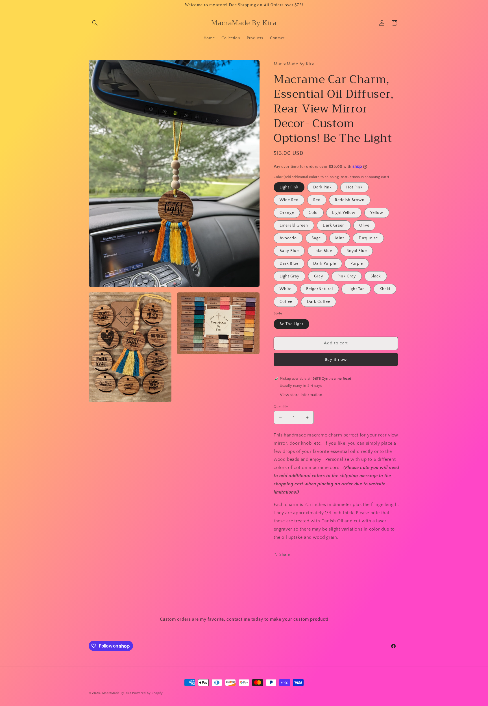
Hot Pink (354, 187)
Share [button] (284, 554)
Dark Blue (289, 263)
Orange (287, 212)
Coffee (286, 301)
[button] (95, 23)
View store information (301, 395)
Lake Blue (322, 251)
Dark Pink (322, 187)
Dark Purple (324, 263)
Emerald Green (294, 225)
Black (376, 276)
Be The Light (291, 324)
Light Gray (289, 276)
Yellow (376, 212)
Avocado (288, 238)
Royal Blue (357, 251)
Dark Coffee (318, 301)
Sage (316, 238)
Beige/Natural (319, 289)
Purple (356, 263)
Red (317, 200)
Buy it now (336, 359)
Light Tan (356, 289)
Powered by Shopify (147, 693)
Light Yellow (344, 212)
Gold (313, 212)
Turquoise (368, 238)
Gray (318, 276)
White (285, 289)
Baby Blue (289, 251)
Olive (364, 225)
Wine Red (289, 200)
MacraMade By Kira (116, 693)
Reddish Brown (350, 200)
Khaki (385, 289)
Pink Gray (346, 276)
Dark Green (334, 225)
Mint (339, 238)
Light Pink (289, 187)
